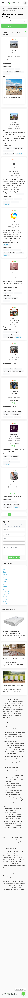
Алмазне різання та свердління (10, 298)
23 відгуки (16, 393)
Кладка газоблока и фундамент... (13, 97)
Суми (4, 588)
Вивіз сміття (6, 201)
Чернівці (5, 596)
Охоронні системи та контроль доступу (12, 411)
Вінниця (5, 579)
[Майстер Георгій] (14, 349)
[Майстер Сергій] (14, 266)
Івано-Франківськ (7, 599)
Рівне (4, 594)
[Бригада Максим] (14, 312)
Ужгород (5, 603)
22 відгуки (16, 436)
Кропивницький (7, 593)
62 (16, 514)
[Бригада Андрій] (14, 116)
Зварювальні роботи (8, 151)
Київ (4, 567)
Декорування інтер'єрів (18, 371)
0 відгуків (16, 52)
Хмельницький (6, 591)
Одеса (4, 572)
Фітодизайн (6, 414)
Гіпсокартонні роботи (8, 69)
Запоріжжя (5, 574)
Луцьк (4, 601)
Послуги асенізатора (8, 337)
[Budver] (14, 2)
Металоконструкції (18, 148)
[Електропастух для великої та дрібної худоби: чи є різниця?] (14, 677)
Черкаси (5, 586)
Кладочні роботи (7, 148)
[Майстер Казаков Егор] (14, 428)
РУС (15, 4)
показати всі (6, 74)
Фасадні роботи (14, 201)
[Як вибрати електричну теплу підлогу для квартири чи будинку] (14, 650)
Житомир (5, 589)
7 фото (6, 102)
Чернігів (5, 584)
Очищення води (15, 334)
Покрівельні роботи (8, 199)
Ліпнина (17, 69)
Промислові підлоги (19, 71)
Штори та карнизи (8, 507)
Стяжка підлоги (18, 199)
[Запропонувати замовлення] (15, 39)
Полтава (5, 583)
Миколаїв (5, 577)
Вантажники (14, 459)
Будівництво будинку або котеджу (11, 461)
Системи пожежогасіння (9, 252)
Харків (4, 569)
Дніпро (4, 571)
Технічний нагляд (7, 504)
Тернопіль (5, 598)
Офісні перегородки (8, 416)
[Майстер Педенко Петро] (14, 385)
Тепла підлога (20, 252)
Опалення (6, 250)
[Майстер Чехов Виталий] (14, 475)
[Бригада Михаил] (14, 44)
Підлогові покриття (8, 71)
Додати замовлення (14, 26)
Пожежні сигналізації (15, 250)
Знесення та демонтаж (9, 153)
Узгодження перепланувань (10, 502)
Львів (4, 576)
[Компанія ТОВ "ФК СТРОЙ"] (14, 165)
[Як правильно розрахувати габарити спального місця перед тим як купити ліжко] (14, 621)
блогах (13, 609)
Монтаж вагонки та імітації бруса (11, 332)
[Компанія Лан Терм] (14, 216)
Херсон (4, 581)
